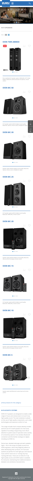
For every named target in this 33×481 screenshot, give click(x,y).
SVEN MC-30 (8, 132)
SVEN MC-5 (7, 355)
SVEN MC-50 (8, 87)
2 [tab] (16, 22)
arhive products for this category (11, 403)
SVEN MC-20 (8, 221)
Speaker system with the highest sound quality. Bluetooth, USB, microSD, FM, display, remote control (16, 258)
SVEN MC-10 (8, 310)
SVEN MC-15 (8, 266)
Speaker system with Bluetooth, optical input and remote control (15, 392)
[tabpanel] (16, 15)
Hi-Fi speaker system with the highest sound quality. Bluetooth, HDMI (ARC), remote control (14, 213)
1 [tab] (14, 22)
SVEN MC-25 (8, 177)
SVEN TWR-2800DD (11, 42)
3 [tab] (18, 22)
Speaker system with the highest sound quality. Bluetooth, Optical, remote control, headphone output (16, 169)
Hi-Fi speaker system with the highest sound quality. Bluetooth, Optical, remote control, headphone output (15, 124)
